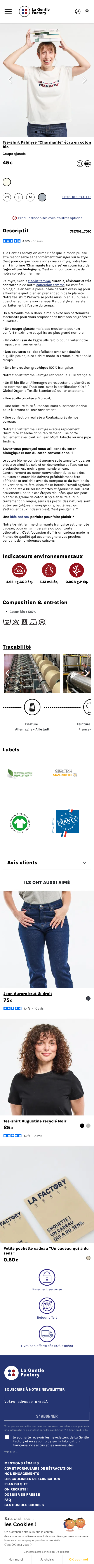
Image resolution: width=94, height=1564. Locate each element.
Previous (5, 673)
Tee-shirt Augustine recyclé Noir (34, 1121)
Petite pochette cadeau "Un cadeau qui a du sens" (46, 1251)
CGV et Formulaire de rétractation (38, 1468)
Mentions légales (21, 1463)
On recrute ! (16, 1489)
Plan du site (16, 1484)
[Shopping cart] (87, 11)
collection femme (50, 285)
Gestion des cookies (24, 1505)
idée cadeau (19, 517)
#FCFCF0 (7, 182)
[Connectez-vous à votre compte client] (77, 11)
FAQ (7, 1500)
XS (7, 197)
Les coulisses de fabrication (32, 1479)
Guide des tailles (76, 197)
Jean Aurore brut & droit (27, 993)
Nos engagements (21, 1474)
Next (88, 673)
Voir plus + (10, 1452)
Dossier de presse (22, 1494)
